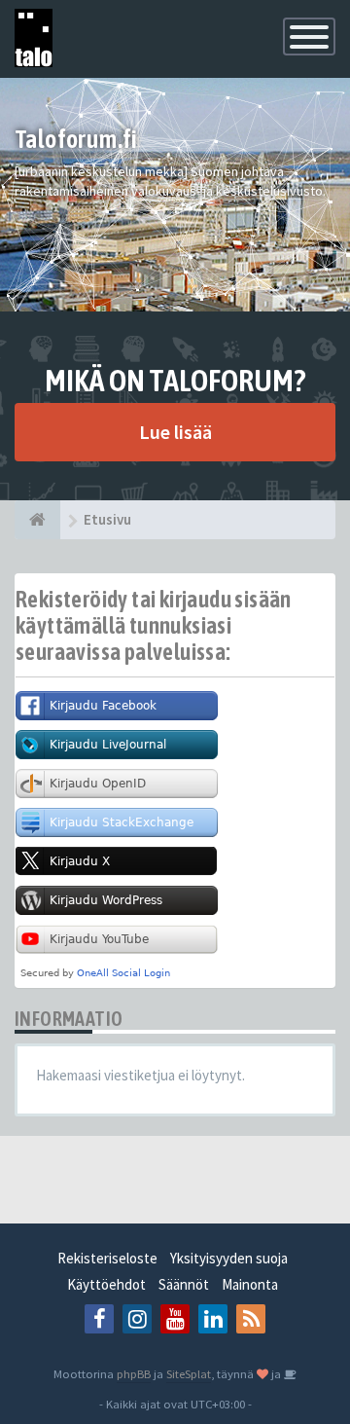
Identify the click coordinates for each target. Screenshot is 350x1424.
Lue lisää (175, 432)
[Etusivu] (37, 519)
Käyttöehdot (106, 1284)
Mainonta (250, 1284)
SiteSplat (188, 1373)
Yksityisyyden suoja (229, 1258)
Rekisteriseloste (107, 1258)
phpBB (134, 1373)
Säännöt (183, 1284)
